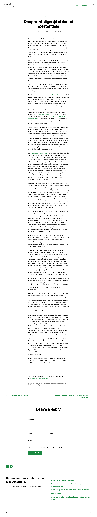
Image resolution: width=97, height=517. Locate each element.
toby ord (42, 385)
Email (51, 433)
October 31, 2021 (56, 31)
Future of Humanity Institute (42, 114)
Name (30, 433)
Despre (78, 5)
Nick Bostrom (58, 383)
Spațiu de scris (15, 513)
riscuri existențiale (34, 385)
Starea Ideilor (48, 16)
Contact (84, 5)
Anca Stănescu (44, 31)
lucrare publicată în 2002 (39, 153)
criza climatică (33, 383)
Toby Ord (55, 95)
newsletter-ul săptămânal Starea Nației (41, 378)
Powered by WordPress (28, 513)
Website (30, 440)
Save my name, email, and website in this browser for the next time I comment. (48, 447)
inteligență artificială (49, 383)
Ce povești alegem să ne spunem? (62, 480)
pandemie (65, 383)
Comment (31, 419)
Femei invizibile (56, 493)
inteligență (40, 383)
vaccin (46, 385)
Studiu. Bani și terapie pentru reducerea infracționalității (70, 490)
